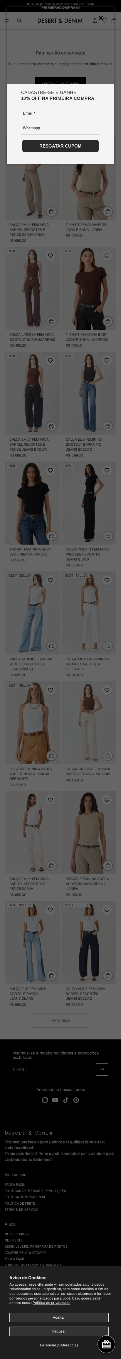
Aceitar (59, 1317)
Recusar (59, 1331)
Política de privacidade (51, 1302)
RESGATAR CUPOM (60, 145)
